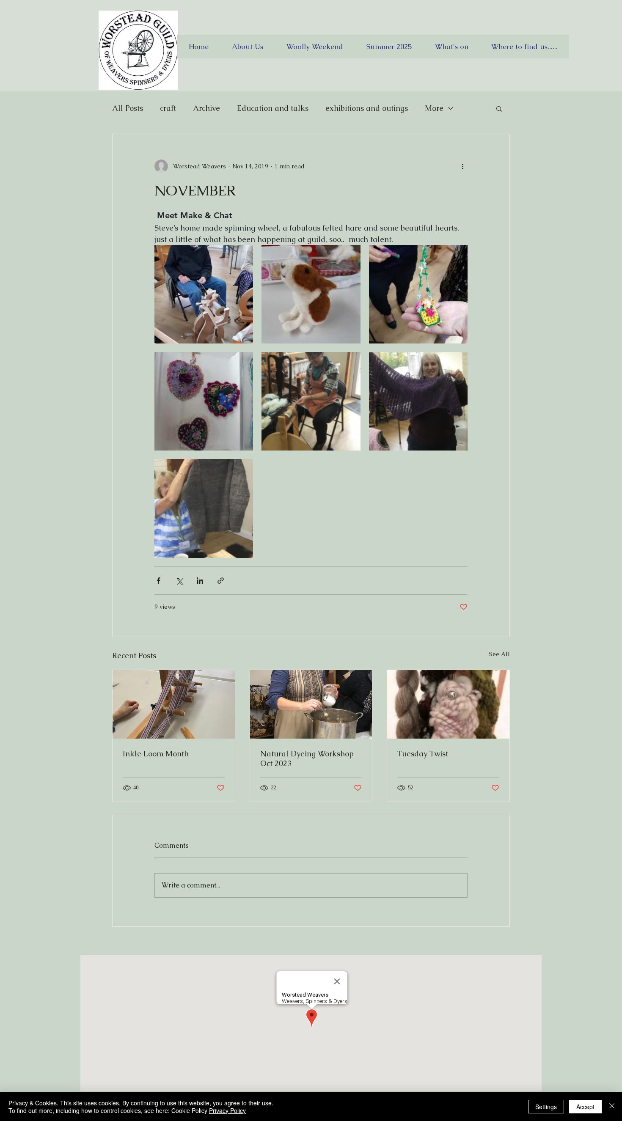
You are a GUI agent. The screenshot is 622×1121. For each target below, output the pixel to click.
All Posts (127, 108)
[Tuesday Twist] (448, 704)
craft (168, 108)
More (434, 108)
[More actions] (462, 166)
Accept (585, 1106)
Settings (546, 1106)
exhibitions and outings (366, 108)
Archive (206, 108)
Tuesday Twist (422, 753)
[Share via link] (221, 581)
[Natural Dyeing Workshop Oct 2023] (311, 704)
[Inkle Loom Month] (174, 704)
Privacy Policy (227, 1110)
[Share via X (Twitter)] (179, 581)
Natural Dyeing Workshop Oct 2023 (307, 758)
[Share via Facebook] (158, 581)
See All (499, 654)
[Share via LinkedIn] (200, 581)
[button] (499, 108)
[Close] (612, 1106)
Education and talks (272, 108)
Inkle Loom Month (156, 753)
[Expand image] (203, 294)
